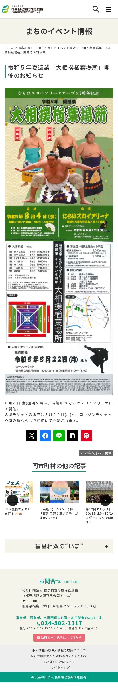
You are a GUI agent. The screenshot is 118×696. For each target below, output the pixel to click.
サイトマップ (60, 667)
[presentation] (12, 500)
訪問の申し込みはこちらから (61, 637)
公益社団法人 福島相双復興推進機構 (60, 677)
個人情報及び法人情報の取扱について (59, 650)
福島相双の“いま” (31, 47)
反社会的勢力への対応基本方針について (59, 656)
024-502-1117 (61, 623)
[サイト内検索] (96, 9)
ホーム (9, 47)
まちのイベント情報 (62, 47)
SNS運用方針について (59, 661)
